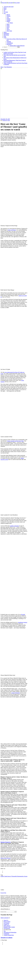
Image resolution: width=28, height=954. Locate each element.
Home (5, 8)
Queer (8, 25)
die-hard (23, 614)
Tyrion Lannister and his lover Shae (15, 441)
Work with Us (7, 925)
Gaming (8, 20)
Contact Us (6, 924)
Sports (8, 26)
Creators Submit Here (9, 935)
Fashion (8, 18)
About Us (6, 920)
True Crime (9, 30)
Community (6, 933)
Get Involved (7, 928)
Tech (8, 28)
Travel (8, 29)
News (5, 9)
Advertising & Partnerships (10, 932)
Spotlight (9, 41)
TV (4, 10)
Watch (5, 32)
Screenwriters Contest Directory (17, 45)
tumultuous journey (22, 622)
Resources (9, 44)
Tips (5, 931)
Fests (5, 36)
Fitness (11, 22)
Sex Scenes (24, 876)
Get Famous (6, 923)
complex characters (14, 525)
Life (5, 13)
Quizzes (8, 16)
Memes (8, 14)
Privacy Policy (7, 921)
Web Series (6, 34)
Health (8, 21)
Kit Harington (18, 876)
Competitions (10, 43)
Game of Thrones (12, 230)
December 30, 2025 (5, 119)
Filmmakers (6, 33)
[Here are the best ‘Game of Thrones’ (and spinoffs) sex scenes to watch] (10, 889)
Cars (8, 17)
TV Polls (6, 12)
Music (8, 24)
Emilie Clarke (4, 876)
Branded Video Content (9, 927)
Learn (5, 37)
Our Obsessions (8, 67)
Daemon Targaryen (6, 842)
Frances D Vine (6, 120)
